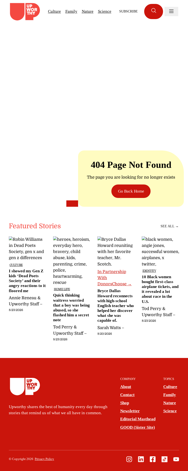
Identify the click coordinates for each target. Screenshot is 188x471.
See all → (170, 226)
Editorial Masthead (137, 419)
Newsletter (130, 411)
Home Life (62, 289)
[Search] (153, 11)
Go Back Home (131, 191)
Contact (127, 394)
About (125, 386)
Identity (149, 271)
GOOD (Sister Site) (137, 427)
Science (104, 11)
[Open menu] (171, 11)
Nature (88, 11)
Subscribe (128, 11)
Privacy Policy (44, 459)
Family (71, 11)
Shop (124, 403)
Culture (54, 11)
